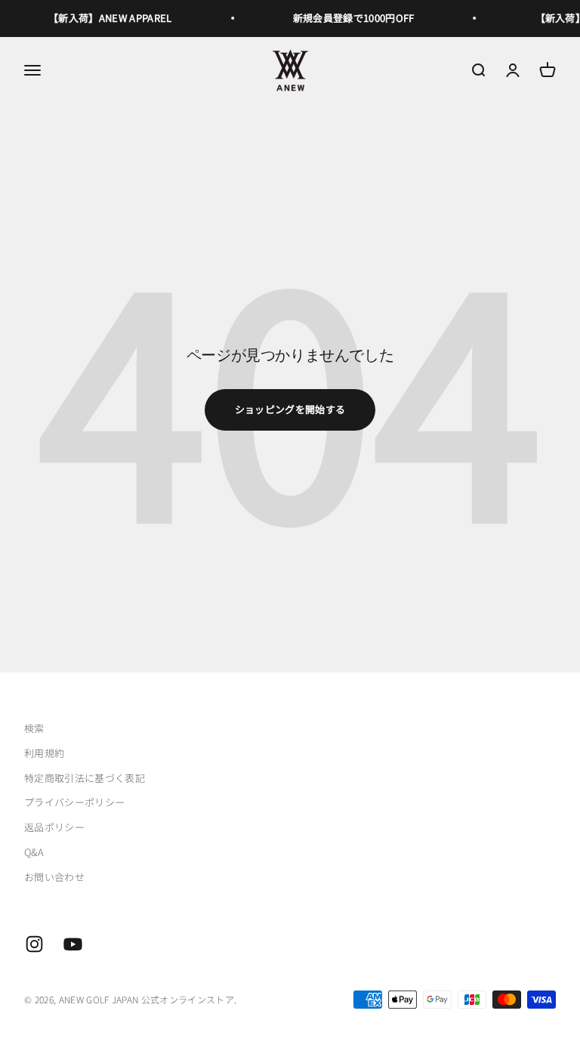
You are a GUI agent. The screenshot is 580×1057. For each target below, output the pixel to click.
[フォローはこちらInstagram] (34, 944)
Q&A (34, 852)
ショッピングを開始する (290, 409)
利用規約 (44, 753)
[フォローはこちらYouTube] (73, 944)
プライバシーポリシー (74, 802)
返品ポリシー (54, 827)
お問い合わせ (54, 877)
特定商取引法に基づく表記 (84, 778)
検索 (34, 728)
